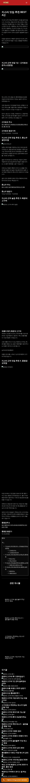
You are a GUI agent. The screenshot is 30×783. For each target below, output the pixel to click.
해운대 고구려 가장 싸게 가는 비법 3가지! (15, 657)
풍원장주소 (12, 571)
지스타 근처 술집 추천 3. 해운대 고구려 (17, 563)
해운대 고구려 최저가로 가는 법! (14, 712)
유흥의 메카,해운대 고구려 (15, 565)
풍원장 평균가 (13, 573)
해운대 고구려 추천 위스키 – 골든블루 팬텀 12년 (14, 618)
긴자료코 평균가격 (14, 552)
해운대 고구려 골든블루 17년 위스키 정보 (14, 600)
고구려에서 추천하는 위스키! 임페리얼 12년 (14, 637)
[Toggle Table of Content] (3, 543)
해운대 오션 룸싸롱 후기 (11, 693)
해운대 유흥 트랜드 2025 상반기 (14, 688)
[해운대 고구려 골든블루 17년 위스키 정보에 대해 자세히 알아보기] (15, 592)
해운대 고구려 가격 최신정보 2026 (15, 760)
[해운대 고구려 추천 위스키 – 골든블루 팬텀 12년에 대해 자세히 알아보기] (15, 610)
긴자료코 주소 (12, 550)
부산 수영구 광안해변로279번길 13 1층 (13, 187)
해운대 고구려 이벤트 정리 (11, 731)
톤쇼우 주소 (12, 558)
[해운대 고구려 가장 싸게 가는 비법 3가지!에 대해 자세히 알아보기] (15, 648)
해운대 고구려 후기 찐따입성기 (13, 676)
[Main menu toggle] (26, 3)
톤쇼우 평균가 (13, 560)
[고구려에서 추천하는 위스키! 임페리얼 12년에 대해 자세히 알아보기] (15, 629)
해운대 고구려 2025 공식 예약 (13, 748)
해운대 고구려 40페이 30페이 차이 (15, 736)
